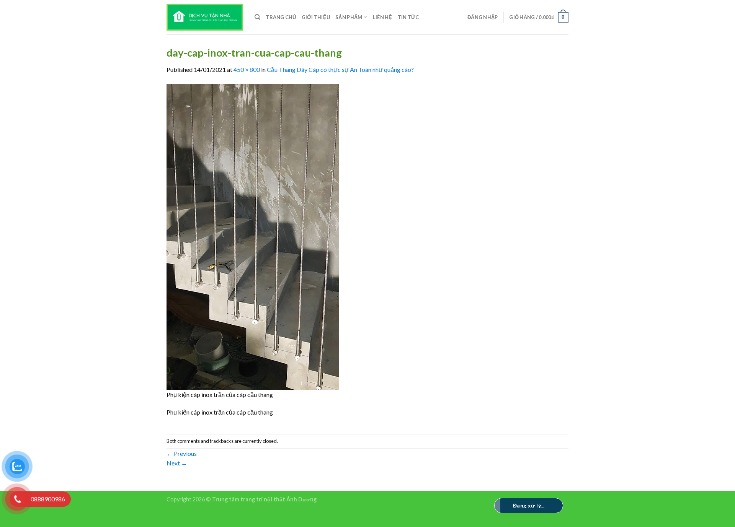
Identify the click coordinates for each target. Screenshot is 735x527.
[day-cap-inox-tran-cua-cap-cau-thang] (253, 235)
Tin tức (408, 17)
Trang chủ (281, 17)
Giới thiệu (316, 17)
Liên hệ (382, 17)
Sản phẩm (348, 17)
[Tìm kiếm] (257, 17)
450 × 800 (247, 69)
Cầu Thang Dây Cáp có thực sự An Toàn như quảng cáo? (340, 69)
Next (177, 463)
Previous (182, 453)
